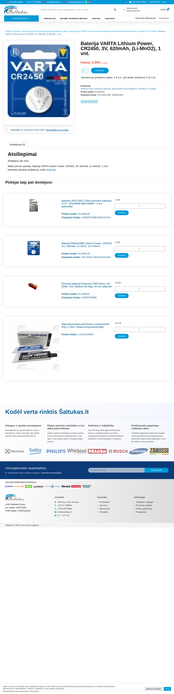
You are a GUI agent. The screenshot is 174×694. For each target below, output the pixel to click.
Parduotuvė (50, 19)
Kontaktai (110, 19)
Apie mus (96, 19)
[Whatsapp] (86, 2)
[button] (82, 101)
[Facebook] (126, 2)
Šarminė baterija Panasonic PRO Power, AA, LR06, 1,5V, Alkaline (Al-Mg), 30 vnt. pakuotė (87, 285)
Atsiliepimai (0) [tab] (17, 144)
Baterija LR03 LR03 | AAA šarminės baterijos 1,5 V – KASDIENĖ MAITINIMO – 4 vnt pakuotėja (87, 203)
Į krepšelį (100, 70)
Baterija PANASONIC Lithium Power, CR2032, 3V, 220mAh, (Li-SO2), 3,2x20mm (87, 245)
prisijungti (51, 169)
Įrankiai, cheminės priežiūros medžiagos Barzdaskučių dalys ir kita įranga (47, 31)
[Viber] (89, 2)
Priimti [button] (167, 689)
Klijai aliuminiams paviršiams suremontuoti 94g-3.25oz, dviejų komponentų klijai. (85, 325)
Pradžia (8, 31)
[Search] (115, 10)
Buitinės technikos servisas (73, 19)
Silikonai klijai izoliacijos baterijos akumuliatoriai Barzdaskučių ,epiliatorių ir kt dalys (119, 31)
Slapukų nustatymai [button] (153, 689)
